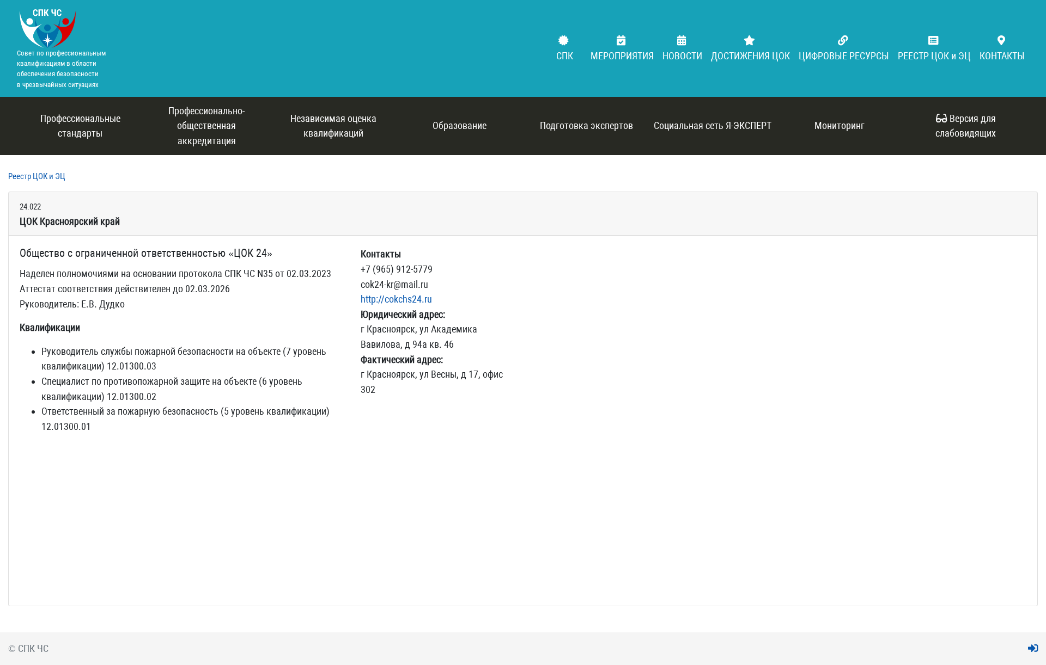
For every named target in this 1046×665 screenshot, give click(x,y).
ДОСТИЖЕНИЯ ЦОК (750, 55)
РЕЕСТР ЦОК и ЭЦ (934, 55)
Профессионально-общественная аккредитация (206, 125)
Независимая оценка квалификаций (333, 126)
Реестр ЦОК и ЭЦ (36, 176)
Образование (459, 125)
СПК (564, 55)
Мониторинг (839, 125)
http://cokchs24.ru (396, 299)
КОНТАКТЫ (1002, 55)
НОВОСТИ (682, 55)
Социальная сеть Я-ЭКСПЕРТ (712, 125)
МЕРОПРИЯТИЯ (622, 55)
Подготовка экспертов (586, 125)
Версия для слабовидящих (965, 126)
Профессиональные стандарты (80, 126)
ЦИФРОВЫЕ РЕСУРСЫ (844, 55)
